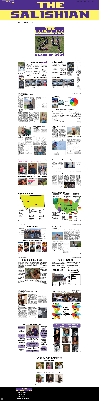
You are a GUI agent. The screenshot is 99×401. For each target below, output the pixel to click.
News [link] (81, 1)
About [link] (89, 1)
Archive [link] (92, 1)
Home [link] (78, 1)
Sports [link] (85, 1)
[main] (49, 23)
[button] (97, 1)
